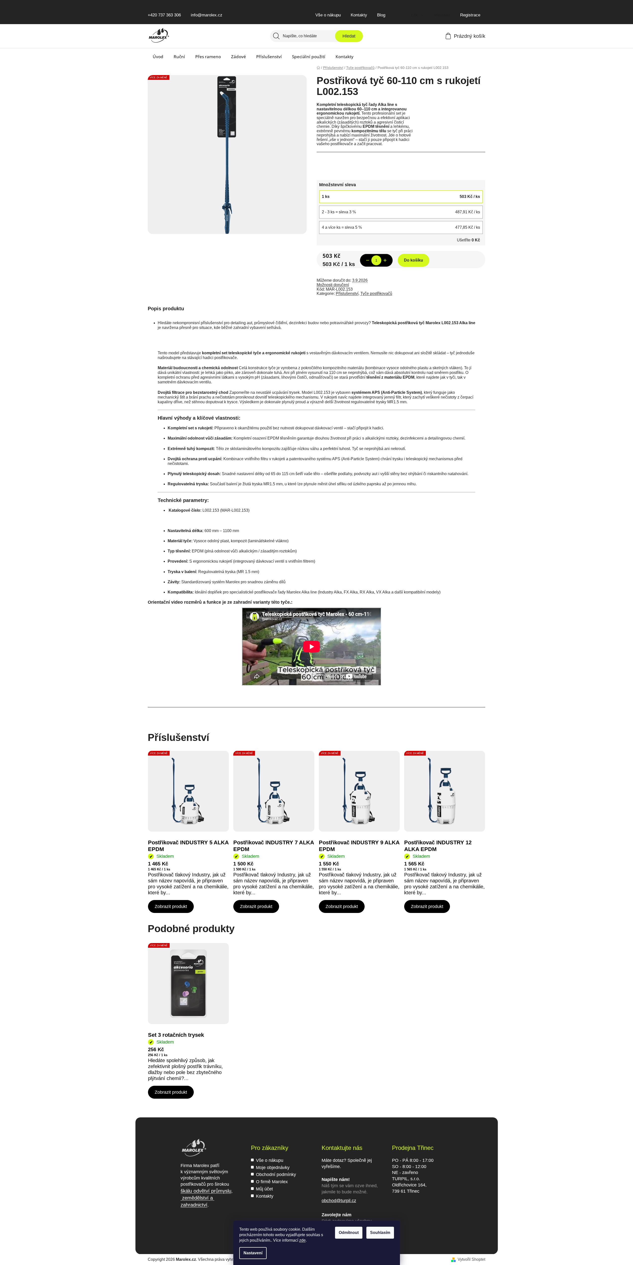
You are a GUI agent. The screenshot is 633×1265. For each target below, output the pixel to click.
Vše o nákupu (328, 15)
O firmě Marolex (272, 1181)
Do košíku (413, 260)
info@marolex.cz (206, 15)
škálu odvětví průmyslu (206, 1191)
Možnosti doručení (333, 285)
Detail (171, 906)
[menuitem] (158, 56)
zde (302, 1240)
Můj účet (264, 1188)
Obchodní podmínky (276, 1174)
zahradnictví (194, 1205)
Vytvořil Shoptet (471, 1259)
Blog (381, 15)
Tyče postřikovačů (376, 293)
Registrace (470, 15)
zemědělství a (197, 1198)
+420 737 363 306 (164, 15)
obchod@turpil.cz (339, 1200)
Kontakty (359, 15)
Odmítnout (349, 1232)
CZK (415, 15)
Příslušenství (347, 293)
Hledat (348, 36)
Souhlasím (380, 1232)
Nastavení (252, 1253)
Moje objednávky (273, 1167)
